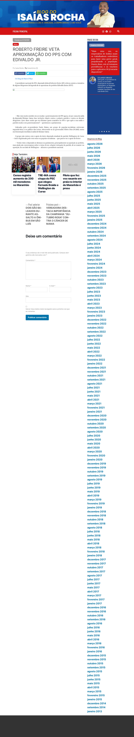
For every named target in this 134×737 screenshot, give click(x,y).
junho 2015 (93, 679)
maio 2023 (93, 299)
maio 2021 (93, 395)
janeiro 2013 (94, 711)
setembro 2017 (96, 571)
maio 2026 (93, 155)
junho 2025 (94, 199)
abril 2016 (93, 639)
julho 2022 (93, 339)
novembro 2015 (96, 659)
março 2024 (94, 259)
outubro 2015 (95, 663)
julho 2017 (93, 579)
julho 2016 (93, 627)
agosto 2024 (95, 239)
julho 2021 (93, 387)
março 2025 (94, 211)
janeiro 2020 (94, 459)
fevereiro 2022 (96, 359)
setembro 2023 (96, 283)
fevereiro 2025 (96, 215)
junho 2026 (94, 151)
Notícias (16, 44)
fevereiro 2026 (96, 167)
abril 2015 (93, 687)
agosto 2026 (95, 143)
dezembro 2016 (96, 607)
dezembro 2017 (96, 559)
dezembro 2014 (96, 703)
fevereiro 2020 (96, 455)
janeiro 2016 (94, 651)
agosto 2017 (94, 575)
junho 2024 (94, 247)
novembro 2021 (96, 371)
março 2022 (94, 355)
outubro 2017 (95, 567)
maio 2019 (93, 491)
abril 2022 (93, 351)
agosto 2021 (94, 383)
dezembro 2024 (96, 223)
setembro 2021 (96, 379)
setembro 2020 (96, 427)
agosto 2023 (95, 287)
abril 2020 (93, 447)
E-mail (52, 286)
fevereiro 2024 (96, 263)
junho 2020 (94, 439)
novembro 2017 (96, 563)
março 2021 (94, 403)
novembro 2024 (96, 227)
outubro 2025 (95, 183)
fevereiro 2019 (96, 503)
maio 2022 (93, 347)
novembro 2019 (96, 467)
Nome (28, 286)
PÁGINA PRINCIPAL (20, 31)
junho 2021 (93, 391)
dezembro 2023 (96, 271)
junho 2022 (94, 343)
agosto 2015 (94, 671)
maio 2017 (93, 587)
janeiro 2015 (94, 699)
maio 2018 (93, 539)
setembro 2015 (96, 667)
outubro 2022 (95, 327)
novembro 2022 (96, 323)
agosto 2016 (94, 623)
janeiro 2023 (94, 315)
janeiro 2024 (94, 267)
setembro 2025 (96, 187)
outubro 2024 (95, 231)
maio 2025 (93, 203)
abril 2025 (93, 207)
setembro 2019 (96, 475)
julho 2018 (93, 531)
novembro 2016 (96, 611)
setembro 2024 (96, 235)
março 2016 (94, 643)
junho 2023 (94, 295)
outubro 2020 (95, 423)
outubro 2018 (95, 519)
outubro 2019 (95, 471)
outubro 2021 (95, 375)
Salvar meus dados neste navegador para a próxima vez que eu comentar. (48, 310)
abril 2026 (93, 159)
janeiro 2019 (94, 507)
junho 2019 (93, 487)
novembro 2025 (96, 179)
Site (27, 296)
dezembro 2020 (96, 415)
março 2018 (94, 547)
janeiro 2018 (94, 555)
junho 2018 (93, 535)
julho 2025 (93, 195)
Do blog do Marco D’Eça (23, 79)
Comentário (30, 260)
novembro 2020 (96, 419)
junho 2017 (93, 583)
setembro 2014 (96, 707)
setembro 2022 (96, 331)
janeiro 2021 (94, 411)
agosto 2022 (95, 335)
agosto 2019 (94, 479)
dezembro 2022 (96, 319)
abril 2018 (93, 543)
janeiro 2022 (94, 363)
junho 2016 (93, 631)
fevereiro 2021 (96, 407)
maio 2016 (93, 635)
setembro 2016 (96, 619)
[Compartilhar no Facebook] (20, 73)
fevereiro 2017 (96, 599)
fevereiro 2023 (96, 311)
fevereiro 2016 (96, 647)
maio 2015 (93, 683)
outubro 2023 (95, 279)
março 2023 (94, 307)
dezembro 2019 (96, 463)
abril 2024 (93, 255)
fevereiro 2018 (96, 551)
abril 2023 (93, 303)
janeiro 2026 (94, 171)
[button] (99, 132)
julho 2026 (93, 147)
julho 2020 (93, 435)
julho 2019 (93, 483)
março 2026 (94, 163)
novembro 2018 (96, 515)
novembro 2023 (96, 275)
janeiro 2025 (94, 219)
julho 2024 (93, 243)
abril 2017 (93, 591)
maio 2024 (93, 251)
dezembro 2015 (96, 655)
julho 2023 (93, 291)
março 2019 (94, 499)
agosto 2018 (94, 527)
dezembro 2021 (96, 367)
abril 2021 (93, 399)
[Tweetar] (30, 73)
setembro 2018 (96, 523)
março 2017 (94, 595)
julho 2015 (93, 675)
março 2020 (94, 451)
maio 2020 (93, 443)
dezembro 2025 (96, 175)
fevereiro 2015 (96, 695)
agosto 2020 (95, 431)
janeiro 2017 (94, 603)
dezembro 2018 (96, 511)
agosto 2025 (95, 191)
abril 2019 (93, 495)
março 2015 (94, 691)
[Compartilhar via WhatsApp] (41, 73)
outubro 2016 (95, 615)
